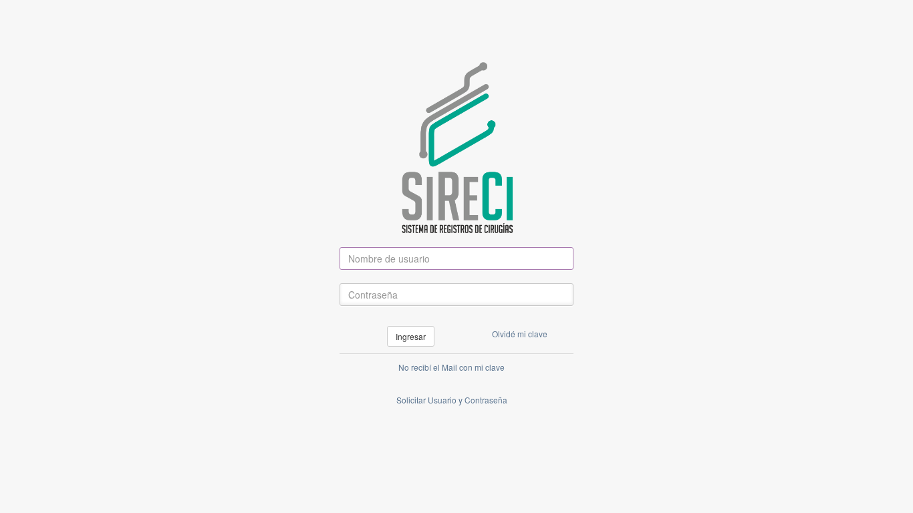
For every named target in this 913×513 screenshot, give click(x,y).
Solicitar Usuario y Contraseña (451, 399)
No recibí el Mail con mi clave (451, 367)
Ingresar (411, 336)
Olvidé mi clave (519, 333)
